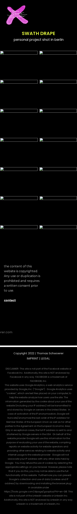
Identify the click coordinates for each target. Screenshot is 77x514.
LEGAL (45, 358)
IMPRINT (32, 358)
